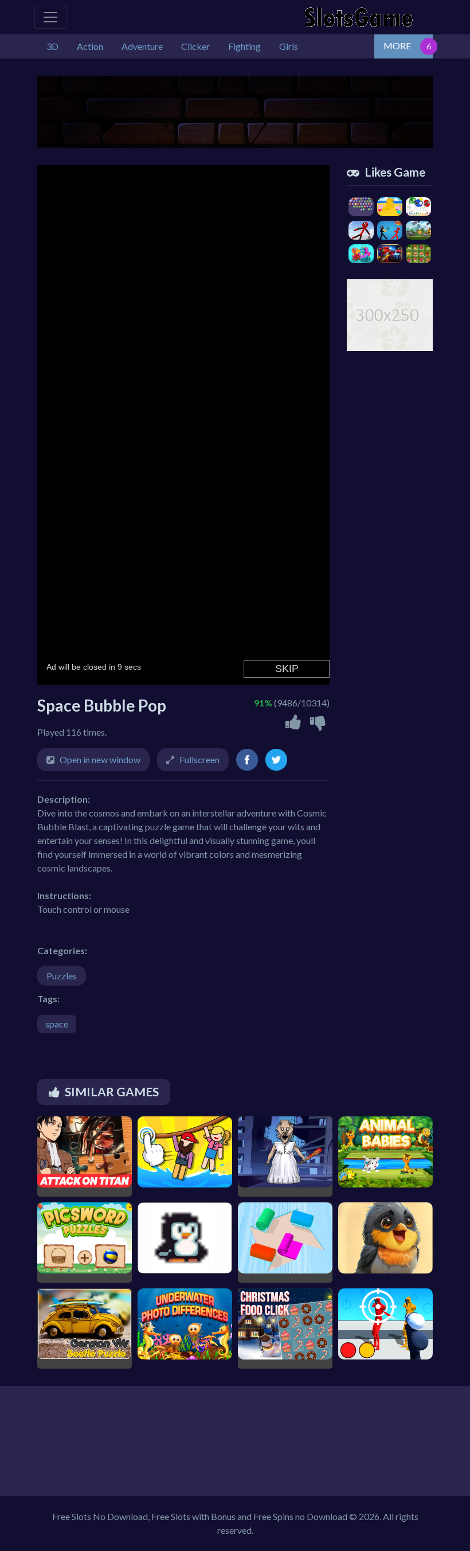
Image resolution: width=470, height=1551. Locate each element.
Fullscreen (199, 759)
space (56, 1023)
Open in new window (100, 759)
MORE (397, 45)
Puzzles (61, 975)
